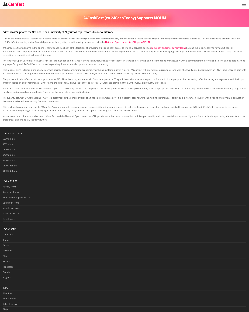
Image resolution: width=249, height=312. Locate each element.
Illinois (6, 239)
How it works (9, 298)
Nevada (7, 261)
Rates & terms (10, 303)
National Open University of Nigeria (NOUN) (127, 42)
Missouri (7, 250)
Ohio (5, 256)
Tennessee (8, 266)
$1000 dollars (10, 165)
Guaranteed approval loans (17, 197)
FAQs (5, 309)
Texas (6, 245)
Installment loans (11, 208)
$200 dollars (9, 138)
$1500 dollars (10, 170)
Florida (6, 272)
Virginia (7, 277)
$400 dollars (9, 154)
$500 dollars (9, 160)
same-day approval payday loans (168, 47)
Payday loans (9, 186)
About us (7, 293)
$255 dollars (9, 144)
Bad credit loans (11, 202)
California (8, 234)
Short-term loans (11, 213)
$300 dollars (9, 149)
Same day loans (11, 192)
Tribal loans (9, 218)
